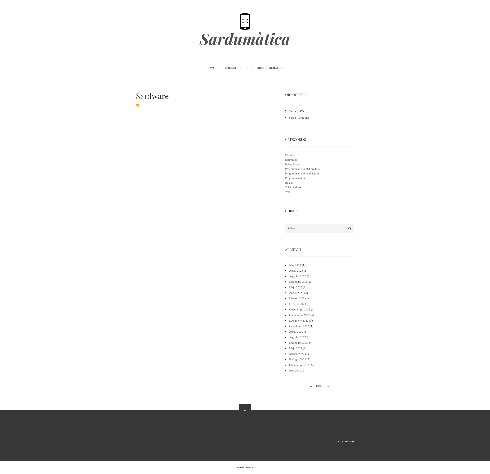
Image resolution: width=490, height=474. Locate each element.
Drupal (252, 467)
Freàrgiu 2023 (297, 304)
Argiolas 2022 (297, 337)
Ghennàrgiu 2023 (299, 309)
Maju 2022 (295, 348)
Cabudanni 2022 (299, 326)
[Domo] (245, 21)
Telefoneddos (293, 187)
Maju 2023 (295, 287)
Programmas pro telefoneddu (302, 173)
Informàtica (292, 164)
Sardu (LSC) (296, 111)
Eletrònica (291, 159)
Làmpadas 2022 (298, 343)
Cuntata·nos (346, 441)
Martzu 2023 (297, 298)
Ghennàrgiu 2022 (299, 365)
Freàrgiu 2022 (297, 359)
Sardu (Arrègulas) (299, 117)
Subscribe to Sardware (137, 105)
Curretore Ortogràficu (265, 68)
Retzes (289, 182)
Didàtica (290, 155)
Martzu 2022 (297, 354)
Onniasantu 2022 (299, 315)
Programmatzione (295, 178)
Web (288, 192)
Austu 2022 (296, 331)
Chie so (230, 68)
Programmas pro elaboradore (302, 169)
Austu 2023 (296, 270)
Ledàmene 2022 (299, 320)
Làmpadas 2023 (298, 281)
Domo (211, 68)
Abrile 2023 (296, 293)
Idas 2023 (295, 265)
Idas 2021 (295, 370)
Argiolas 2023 (297, 276)
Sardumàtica (245, 38)
